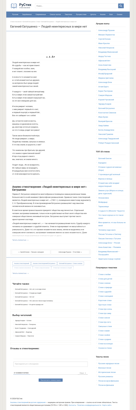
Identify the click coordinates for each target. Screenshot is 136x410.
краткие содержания (38, 402)
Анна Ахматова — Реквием (109, 247)
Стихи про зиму (104, 313)
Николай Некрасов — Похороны (25, 324)
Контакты (72, 405)
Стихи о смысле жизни (42, 268)
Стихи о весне (104, 318)
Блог (111, 14)
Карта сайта (106, 405)
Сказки (119, 14)
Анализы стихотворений (19, 402)
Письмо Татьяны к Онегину (109, 234)
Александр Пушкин (106, 30)
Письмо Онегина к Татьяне (109, 239)
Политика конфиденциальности (89, 405)
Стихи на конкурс (105, 344)
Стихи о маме (104, 331)
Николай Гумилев (105, 134)
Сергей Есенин (104, 39)
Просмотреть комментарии (51, 380)
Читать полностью (19, 240)
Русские (15, 14)
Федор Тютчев (104, 56)
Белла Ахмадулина (106, 130)
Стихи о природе (105, 287)
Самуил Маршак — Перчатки (24, 336)
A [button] (47, 57)
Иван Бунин (103, 117)
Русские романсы (105, 376)
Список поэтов (55, 14)
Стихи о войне (104, 335)
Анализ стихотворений (21, 263)
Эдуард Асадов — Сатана (23, 320)
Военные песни (104, 368)
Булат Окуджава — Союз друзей (25, 328)
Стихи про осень (105, 309)
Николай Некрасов (106, 48)
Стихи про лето (104, 322)
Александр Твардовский (108, 139)
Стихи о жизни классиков (22, 268)
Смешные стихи (105, 326)
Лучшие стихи (81, 14)
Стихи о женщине (105, 296)
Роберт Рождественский (108, 143)
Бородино (102, 163)
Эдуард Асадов (104, 104)
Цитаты (93, 14)
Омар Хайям (103, 126)
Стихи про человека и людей (62, 268)
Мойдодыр (102, 202)
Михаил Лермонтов (106, 35)
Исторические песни (107, 372)
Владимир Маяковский (108, 52)
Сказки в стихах (105, 348)
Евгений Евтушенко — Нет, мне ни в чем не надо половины (34, 301)
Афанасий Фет (104, 61)
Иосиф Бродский (105, 74)
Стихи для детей (105, 279)
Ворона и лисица (105, 179)
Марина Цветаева (105, 78)
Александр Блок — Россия (109, 243)
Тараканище (103, 206)
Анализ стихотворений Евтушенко (44, 263)
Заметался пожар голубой (109, 259)
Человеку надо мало (107, 230)
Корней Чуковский (106, 100)
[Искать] (121, 5)
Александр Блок (105, 82)
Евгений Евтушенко (106, 108)
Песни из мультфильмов (108, 381)
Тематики (68, 14)
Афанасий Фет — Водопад (23, 332)
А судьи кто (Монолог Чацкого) (111, 211)
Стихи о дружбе (105, 292)
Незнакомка (103, 198)
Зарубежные (27, 14)
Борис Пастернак (105, 91)
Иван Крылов (104, 43)
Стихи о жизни (104, 283)
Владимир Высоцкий (107, 69)
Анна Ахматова (104, 65)
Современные (41, 14)
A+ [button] (53, 56)
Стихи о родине (104, 339)
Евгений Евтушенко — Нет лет (24, 297)
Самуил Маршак (105, 95)
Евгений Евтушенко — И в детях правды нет (29, 304)
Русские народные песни (108, 363)
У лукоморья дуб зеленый (109, 174)
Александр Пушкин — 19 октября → (70, 252)
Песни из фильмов (106, 385)
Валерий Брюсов (105, 121)
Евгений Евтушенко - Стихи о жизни (70, 263)
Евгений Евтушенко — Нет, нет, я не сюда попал (30, 289)
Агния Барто (103, 87)
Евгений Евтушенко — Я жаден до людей (28, 293)
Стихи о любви (104, 274)
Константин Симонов (107, 113)
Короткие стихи (105, 300)
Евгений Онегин (105, 158)
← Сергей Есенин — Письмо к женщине (31, 252)
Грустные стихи (104, 305)
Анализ (102, 14)
